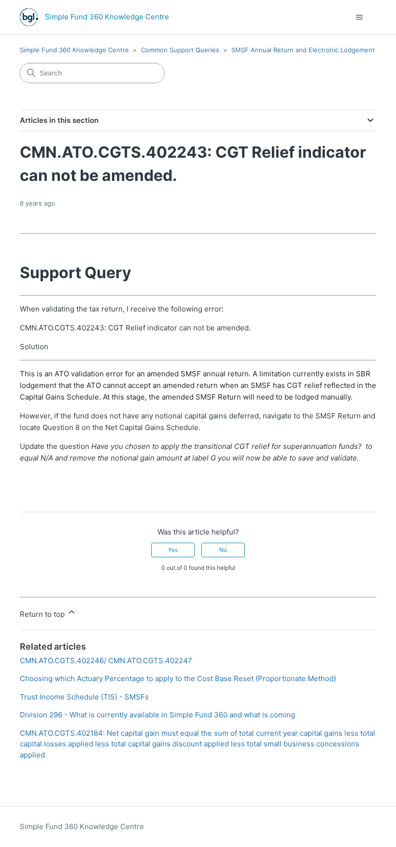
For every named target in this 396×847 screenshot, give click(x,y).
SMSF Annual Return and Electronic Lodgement (303, 50)
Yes (173, 549)
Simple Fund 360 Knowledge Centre (74, 50)
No (223, 549)
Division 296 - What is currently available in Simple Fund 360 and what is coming (157, 714)
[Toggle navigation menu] (359, 17)
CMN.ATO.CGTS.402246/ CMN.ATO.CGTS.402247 (106, 660)
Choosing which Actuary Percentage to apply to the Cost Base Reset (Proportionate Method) (178, 678)
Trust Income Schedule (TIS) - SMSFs (84, 696)
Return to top (43, 614)
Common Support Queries (180, 50)
